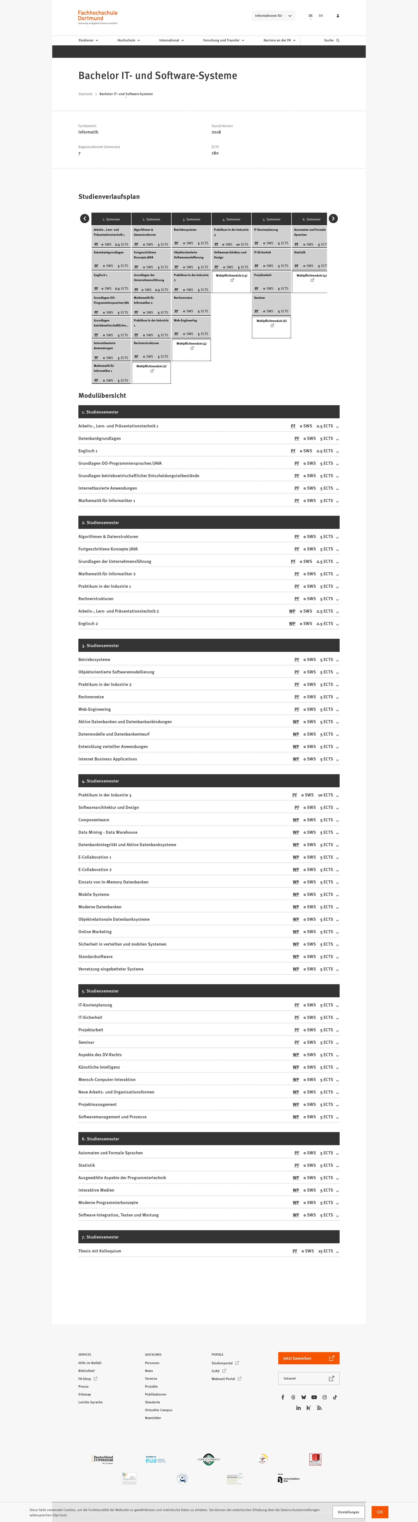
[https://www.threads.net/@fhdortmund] (293, 1397)
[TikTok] (335, 1397)
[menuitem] (88, 40)
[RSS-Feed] (319, 1407)
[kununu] (309, 1407)
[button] (109, 1355)
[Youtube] (314, 1397)
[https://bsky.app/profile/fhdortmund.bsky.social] (303, 1397)
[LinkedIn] (298, 1407)
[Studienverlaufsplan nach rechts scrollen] (333, 218)
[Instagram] (324, 1397)
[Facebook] (283, 1397)
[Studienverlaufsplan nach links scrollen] (84, 218)
